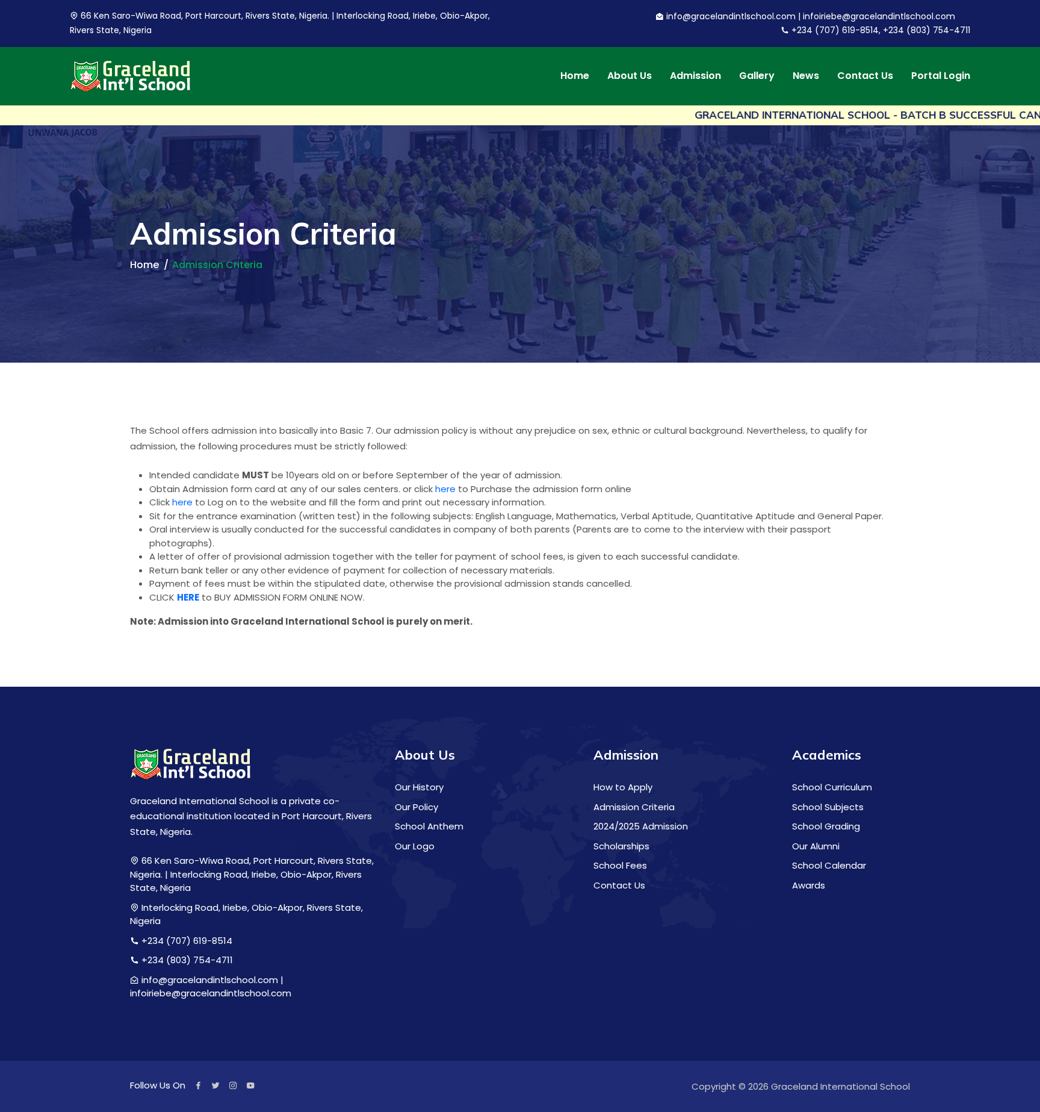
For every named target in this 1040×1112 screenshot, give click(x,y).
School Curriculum (832, 787)
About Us (629, 76)
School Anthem (429, 826)
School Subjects (828, 807)
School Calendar (829, 865)
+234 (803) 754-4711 (186, 960)
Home (574, 76)
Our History (419, 787)
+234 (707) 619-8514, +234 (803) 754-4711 (879, 30)
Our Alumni (816, 846)
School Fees (620, 865)
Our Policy (416, 807)
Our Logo (415, 846)
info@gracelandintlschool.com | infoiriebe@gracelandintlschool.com (809, 16)
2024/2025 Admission (640, 826)
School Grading (826, 826)
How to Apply (622, 787)
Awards (808, 885)
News (806, 76)
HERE (188, 597)
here (445, 489)
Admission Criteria (634, 807)
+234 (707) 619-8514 (185, 940)
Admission (695, 76)
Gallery (757, 76)
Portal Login (940, 76)
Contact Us (865, 76)
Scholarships (621, 846)
